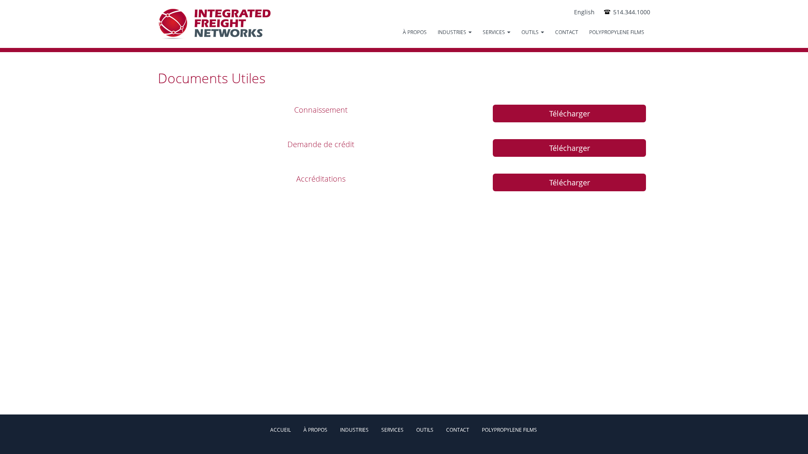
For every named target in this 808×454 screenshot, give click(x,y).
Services (494, 32)
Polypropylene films (616, 32)
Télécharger (569, 113)
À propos (415, 32)
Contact (566, 32)
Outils (424, 429)
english (584, 12)
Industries (453, 32)
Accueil (280, 429)
